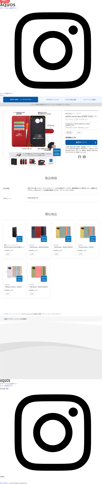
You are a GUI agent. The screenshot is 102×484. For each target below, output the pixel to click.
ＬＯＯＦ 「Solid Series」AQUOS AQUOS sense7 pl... (39, 247)
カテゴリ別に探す (70, 99)
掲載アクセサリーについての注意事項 (15, 319)
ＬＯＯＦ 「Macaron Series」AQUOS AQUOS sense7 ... (13, 287)
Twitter (84, 157)
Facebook (80, 157)
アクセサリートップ (52, 99)
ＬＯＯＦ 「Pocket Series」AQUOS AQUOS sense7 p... (85, 247)
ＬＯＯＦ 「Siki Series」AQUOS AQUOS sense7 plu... (38, 287)
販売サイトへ (81, 142)
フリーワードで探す (89, 99)
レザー (79, 132)
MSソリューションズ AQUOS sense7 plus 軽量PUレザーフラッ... (14, 247)
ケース (69, 132)
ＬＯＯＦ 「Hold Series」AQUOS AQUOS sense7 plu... (63, 247)
